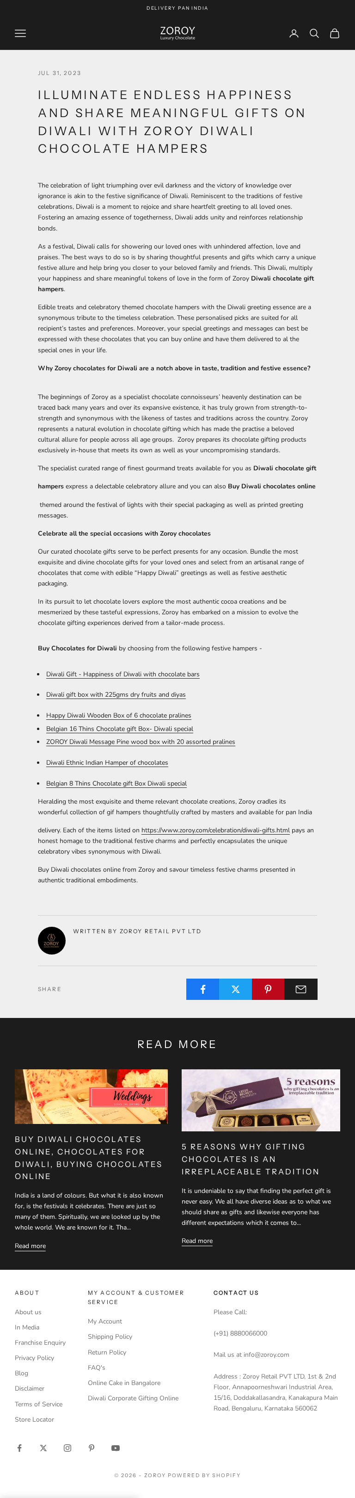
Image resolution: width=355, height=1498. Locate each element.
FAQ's (96, 1367)
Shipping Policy (110, 1336)
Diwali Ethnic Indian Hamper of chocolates (107, 762)
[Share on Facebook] (203, 989)
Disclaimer (29, 1388)
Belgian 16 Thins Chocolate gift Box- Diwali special (119, 728)
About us (28, 1312)
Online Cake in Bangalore (124, 1383)
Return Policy (107, 1352)
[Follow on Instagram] (67, 1448)
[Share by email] (301, 989)
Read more (30, 1246)
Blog (21, 1373)
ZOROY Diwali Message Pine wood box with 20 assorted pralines (140, 741)
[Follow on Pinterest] (91, 1448)
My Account (105, 1321)
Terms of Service (38, 1404)
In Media (27, 1327)
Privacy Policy (34, 1358)
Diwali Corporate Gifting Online (133, 1398)
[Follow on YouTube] (115, 1448)
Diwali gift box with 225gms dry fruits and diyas (116, 694)
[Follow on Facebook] (19, 1448)
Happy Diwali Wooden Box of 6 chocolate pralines (118, 715)
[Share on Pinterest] (268, 989)
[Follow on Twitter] (43, 1448)
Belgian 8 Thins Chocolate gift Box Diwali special (116, 783)
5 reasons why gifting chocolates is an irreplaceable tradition (251, 1159)
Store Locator (34, 1419)
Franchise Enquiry (40, 1342)
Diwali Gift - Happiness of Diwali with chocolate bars (123, 674)
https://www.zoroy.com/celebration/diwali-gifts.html (215, 830)
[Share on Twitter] (236, 989)
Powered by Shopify (204, 1475)
